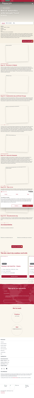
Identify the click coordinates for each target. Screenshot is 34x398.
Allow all (27, 205)
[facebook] (2, 369)
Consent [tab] (6, 194)
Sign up (17, 301)
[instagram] (7, 369)
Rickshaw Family (15, 377)
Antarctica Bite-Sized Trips (4, 5)
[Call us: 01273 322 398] (32, 0)
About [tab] (28, 194)
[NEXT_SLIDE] (32, 281)
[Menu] (1, 3)
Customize (16, 205)
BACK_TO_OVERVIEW (6, 8)
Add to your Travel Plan (28, 41)
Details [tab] (17, 194)
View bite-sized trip (14, 276)
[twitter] (4, 369)
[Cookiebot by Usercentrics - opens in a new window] (29, 191)
